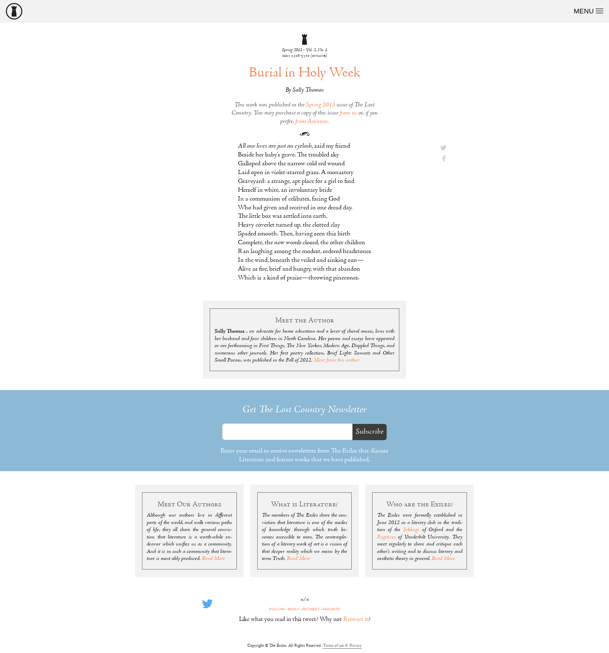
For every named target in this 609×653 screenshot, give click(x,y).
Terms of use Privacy (342, 645)
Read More (213, 558)
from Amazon (311, 121)
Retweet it (355, 619)
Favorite (331, 609)
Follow (276, 609)
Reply (293, 609)
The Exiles (14, 11)
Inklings (411, 529)
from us (348, 113)
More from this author (336, 360)
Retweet (311, 609)
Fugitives (386, 537)
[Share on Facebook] (443, 159)
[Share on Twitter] (443, 148)
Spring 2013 (320, 105)
